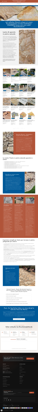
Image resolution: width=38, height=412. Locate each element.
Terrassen (18, 314)
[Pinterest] (10, 400)
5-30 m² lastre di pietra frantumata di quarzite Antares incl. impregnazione (23, 121)
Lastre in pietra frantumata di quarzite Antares (10, 165)
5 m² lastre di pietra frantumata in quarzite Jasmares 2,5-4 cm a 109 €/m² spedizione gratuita (31, 107)
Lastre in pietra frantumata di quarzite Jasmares (10, 166)
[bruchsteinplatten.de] (18, 4)
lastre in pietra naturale (13, 37)
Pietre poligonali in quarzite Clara (14, 77)
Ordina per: (21, 67)
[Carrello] (37, 4)
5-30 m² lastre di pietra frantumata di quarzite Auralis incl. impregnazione (31, 121)
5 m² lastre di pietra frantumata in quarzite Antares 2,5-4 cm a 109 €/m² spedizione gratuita (7, 121)
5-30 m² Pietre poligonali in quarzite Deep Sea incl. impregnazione (14, 121)
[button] (1, 4)
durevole (6, 178)
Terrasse (21, 214)
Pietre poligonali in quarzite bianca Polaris (6, 92)
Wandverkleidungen (26, 314)
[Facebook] (4, 400)
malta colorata (10, 253)
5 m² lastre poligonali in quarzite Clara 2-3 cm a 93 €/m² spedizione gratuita (6, 107)
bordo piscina (5, 56)
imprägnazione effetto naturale (19, 259)
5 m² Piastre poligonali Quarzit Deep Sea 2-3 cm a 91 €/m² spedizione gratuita (31, 93)
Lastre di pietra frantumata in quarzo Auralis (14, 92)
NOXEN (12, 410)
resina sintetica (8, 254)
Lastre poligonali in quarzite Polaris (9, 164)
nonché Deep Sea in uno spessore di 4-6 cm (10, 163)
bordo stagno (9, 56)
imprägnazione (23, 149)
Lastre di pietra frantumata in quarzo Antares (6, 77)
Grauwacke (9, 313)
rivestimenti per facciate (19, 139)
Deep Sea (10, 216)
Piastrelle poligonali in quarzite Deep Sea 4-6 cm (31, 77)
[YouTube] (8, 400)
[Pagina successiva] (24, 128)
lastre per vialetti (7, 228)
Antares (8, 215)
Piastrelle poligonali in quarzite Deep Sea (23, 77)
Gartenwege (21, 314)
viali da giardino (11, 55)
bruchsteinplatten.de (6, 244)
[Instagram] (6, 400)
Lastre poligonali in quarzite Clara (8, 161)
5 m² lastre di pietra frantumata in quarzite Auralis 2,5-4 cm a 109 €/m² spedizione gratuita (15, 107)
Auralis (7, 216)
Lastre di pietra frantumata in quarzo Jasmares (23, 92)
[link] (30, 359)
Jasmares (5, 216)
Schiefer (6, 313)
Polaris (6, 215)
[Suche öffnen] (35, 4)
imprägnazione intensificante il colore (30, 259)
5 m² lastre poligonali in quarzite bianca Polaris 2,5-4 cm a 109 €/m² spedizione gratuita (23, 107)
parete (13, 56)
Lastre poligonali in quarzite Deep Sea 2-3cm (10, 162)
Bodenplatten (16, 214)
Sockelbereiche (31, 314)
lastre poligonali (27, 143)
